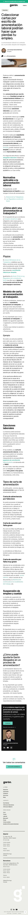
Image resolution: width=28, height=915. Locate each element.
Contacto (5, 793)
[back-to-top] (25, 912)
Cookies (19, 913)
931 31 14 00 (6, 866)
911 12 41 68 (6, 840)
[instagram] (11, 909)
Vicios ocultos (6, 822)
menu (25, 5)
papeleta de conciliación (11, 460)
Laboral (5, 816)
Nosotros (5, 789)
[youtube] (16, 909)
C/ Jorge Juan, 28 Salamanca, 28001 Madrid (9, 837)
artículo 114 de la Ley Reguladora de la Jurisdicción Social (14, 278)
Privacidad (14, 913)
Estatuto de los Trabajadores (14, 197)
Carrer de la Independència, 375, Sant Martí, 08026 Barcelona (11, 863)
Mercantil (5, 818)
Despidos (5, 10)
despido (5, 147)
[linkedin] (14, 909)
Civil (4, 812)
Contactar (7, 723)
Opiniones (5, 791)
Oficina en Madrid (7, 806)
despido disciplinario (11, 219)
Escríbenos (6, 803)
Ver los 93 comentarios (14, 766)
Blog (4, 797)
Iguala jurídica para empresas (11, 824)
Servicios (5, 795)
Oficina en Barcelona (8, 805)
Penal (4, 820)
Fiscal (4, 814)
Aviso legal (9, 913)
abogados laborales (10, 158)
